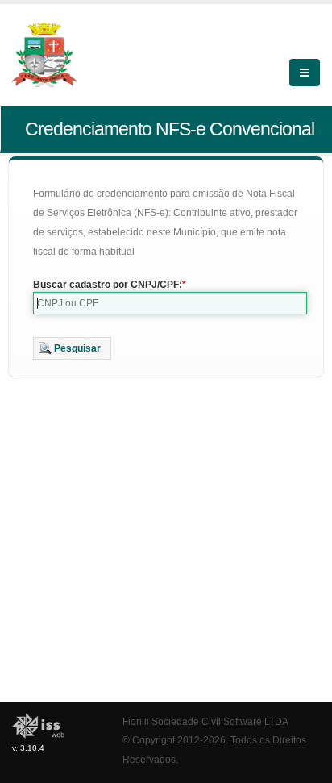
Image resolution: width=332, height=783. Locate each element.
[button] (72, 348)
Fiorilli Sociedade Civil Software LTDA (205, 721)
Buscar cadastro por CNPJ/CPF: (107, 284)
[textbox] (170, 303)
